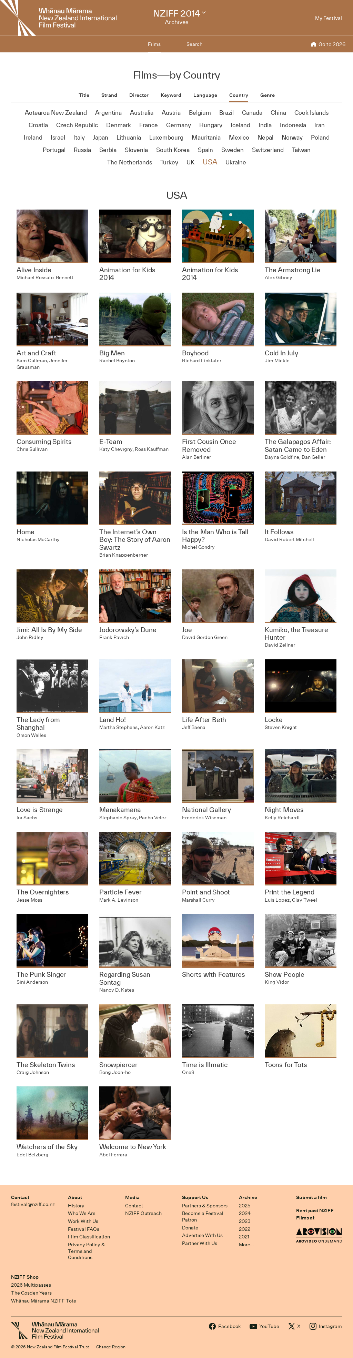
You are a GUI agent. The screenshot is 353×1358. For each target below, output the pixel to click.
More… (246, 1245)
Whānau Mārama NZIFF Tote (43, 1301)
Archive (248, 1197)
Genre (267, 95)
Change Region (110, 1347)
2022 (244, 1229)
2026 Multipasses (31, 1285)
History (76, 1206)
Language (205, 95)
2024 (245, 1213)
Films (154, 44)
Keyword (171, 95)
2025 (244, 1206)
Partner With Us (199, 1243)
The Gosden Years (31, 1293)
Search (194, 44)
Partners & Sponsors (205, 1206)
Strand (109, 95)
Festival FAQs (83, 1229)
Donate (190, 1228)
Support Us (195, 1197)
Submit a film (311, 1197)
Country (238, 95)
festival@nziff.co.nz (33, 1204)
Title (84, 95)
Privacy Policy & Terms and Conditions (86, 1251)
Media (132, 1197)
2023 (245, 1221)
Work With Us (83, 1221)
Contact (20, 1197)
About (75, 1197)
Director (139, 95)
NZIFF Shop (25, 1277)
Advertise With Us (202, 1235)
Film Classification (89, 1237)
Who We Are (81, 1213)
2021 (244, 1237)
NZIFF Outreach (143, 1213)
